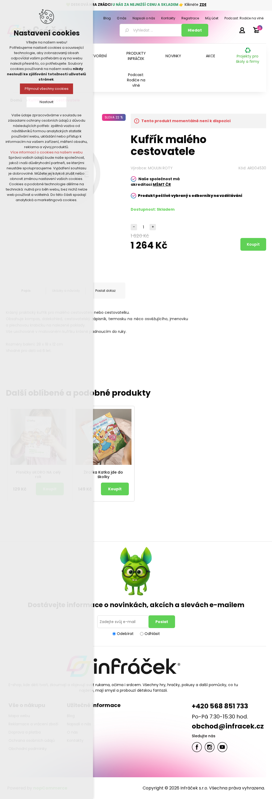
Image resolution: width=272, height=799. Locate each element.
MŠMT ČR (162, 184)
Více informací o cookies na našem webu (46, 152)
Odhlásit (152, 633)
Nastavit (46, 101)
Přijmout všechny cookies (47, 88)
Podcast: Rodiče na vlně (136, 80)
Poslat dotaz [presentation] (105, 290)
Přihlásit (242, 30)
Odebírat (125, 633)
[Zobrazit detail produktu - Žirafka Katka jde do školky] (103, 437)
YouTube (222, 747)
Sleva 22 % (114, 117)
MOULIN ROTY (160, 168)
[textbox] (151, 30)
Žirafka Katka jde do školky (103, 474)
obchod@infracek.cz (228, 726)
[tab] (105, 290)
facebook (197, 747)
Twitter (210, 747)
